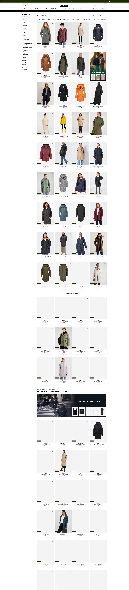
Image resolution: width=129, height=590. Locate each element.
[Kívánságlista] (103, 5)
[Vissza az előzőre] (100, 391)
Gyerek (30, 5)
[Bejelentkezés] (97, 5)
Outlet (25, 3)
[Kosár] (106, 5)
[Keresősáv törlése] (105, 8)
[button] (95, 16)
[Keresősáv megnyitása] (92, 8)
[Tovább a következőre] (106, 391)
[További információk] (46, 50)
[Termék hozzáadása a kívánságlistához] (52, 23)
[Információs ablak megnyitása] (109, 1)
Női (23, 5)
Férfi (26, 5)
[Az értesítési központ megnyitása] (100, 6)
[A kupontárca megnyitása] (94, 5)
